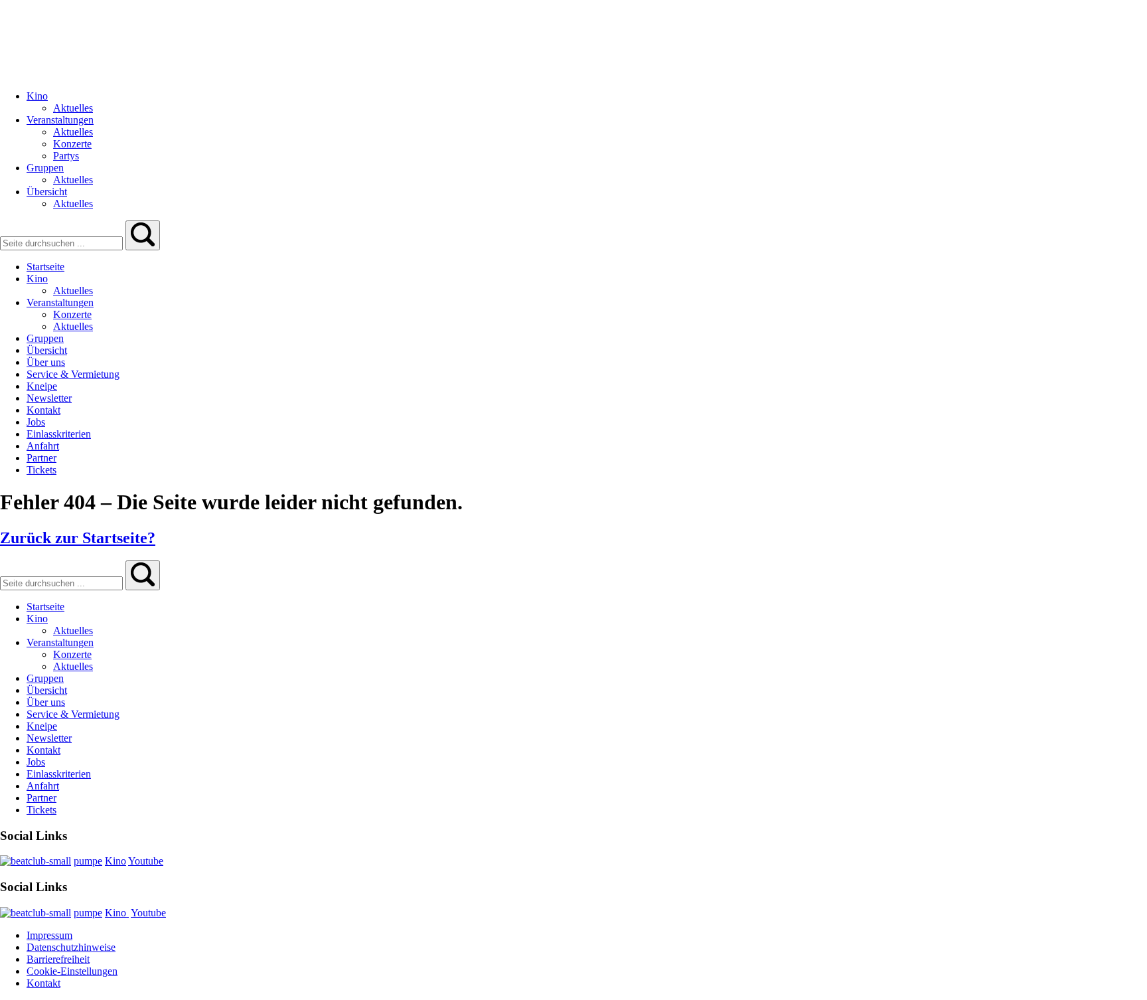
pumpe (88, 861)
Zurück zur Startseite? (77, 537)
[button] (142, 235)
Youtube (145, 861)
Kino (115, 861)
